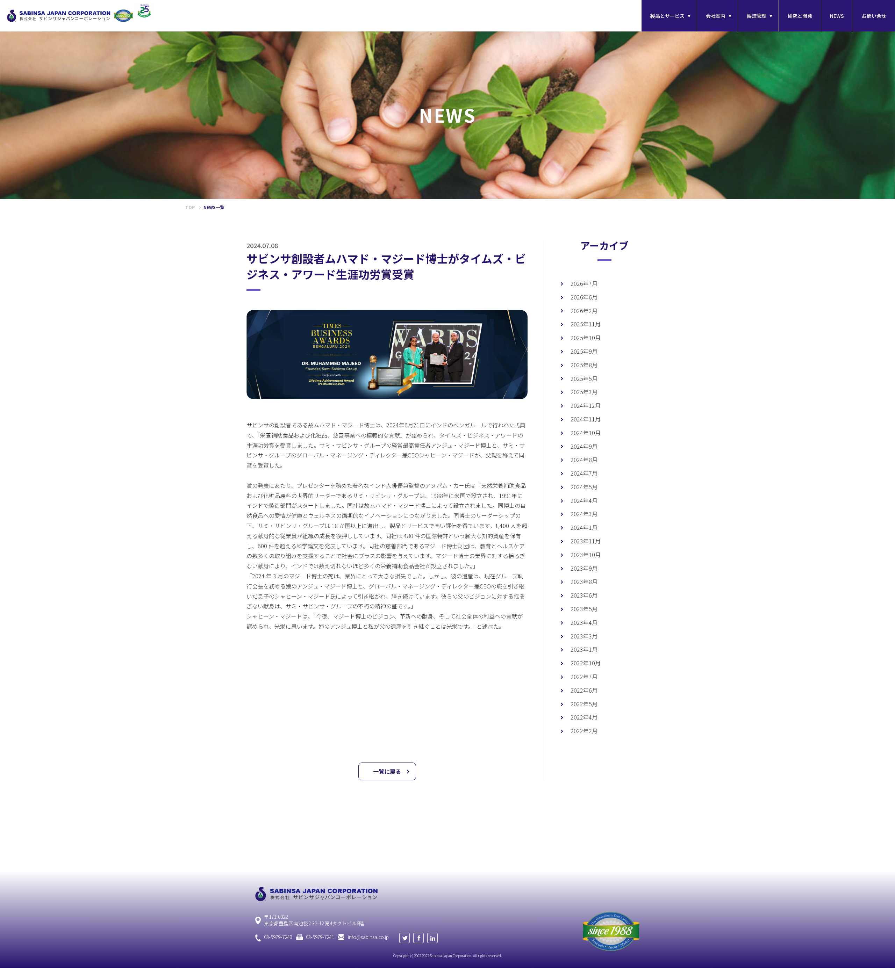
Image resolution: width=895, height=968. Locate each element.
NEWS (837, 15)
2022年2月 (584, 731)
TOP (190, 207)
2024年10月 (586, 432)
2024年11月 (586, 419)
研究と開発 (800, 15)
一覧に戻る (387, 771)
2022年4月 (584, 717)
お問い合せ (874, 15)
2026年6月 (584, 297)
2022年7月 (584, 676)
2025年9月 (584, 351)
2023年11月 (586, 541)
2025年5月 (584, 378)
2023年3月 (584, 636)
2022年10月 (586, 663)
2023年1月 (584, 649)
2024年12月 (586, 405)
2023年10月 (586, 554)
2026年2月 (584, 310)
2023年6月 (584, 595)
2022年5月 (584, 704)
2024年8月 (584, 459)
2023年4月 (584, 622)
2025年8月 (584, 365)
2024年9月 (584, 446)
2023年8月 (584, 581)
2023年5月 (584, 609)
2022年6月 (584, 690)
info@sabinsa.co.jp (368, 937)
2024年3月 (584, 514)
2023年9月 (584, 568)
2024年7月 (584, 473)
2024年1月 (584, 527)
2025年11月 (586, 324)
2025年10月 (586, 337)
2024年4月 (584, 500)
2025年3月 (584, 392)
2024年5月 (584, 487)
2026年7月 (584, 283)
